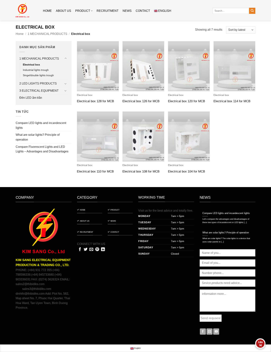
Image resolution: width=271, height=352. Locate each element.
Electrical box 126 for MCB (140, 101)
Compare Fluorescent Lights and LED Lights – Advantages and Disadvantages (42, 149)
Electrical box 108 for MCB (140, 171)
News (127, 10)
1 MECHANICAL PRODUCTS (47, 33)
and (175, 210)
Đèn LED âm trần (30, 97)
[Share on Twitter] (86, 249)
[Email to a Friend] (91, 249)
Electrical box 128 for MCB (95, 101)
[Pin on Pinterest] (97, 249)
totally (183, 210)
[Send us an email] (209, 331)
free (189, 210)
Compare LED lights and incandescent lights (41, 125)
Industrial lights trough (36, 69)
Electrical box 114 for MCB (231, 101)
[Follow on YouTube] (216, 331)
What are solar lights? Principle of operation (38, 137)
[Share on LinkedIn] (103, 249)
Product (82, 10)
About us (63, 10)
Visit (141, 210)
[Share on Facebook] (80, 249)
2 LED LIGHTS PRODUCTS (38, 83)
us (146, 210)
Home (47, 10)
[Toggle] (65, 58)
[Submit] (252, 11)
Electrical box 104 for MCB (186, 171)
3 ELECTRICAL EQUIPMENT (39, 90)
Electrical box (31, 64)
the (155, 210)
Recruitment (108, 10)
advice (168, 210)
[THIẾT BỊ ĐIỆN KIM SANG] (26, 10)
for (150, 210)
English (164, 10)
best (160, 210)
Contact (143, 10)
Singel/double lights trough (38, 75)
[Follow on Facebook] (203, 331)
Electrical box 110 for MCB (95, 171)
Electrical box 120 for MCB (186, 101)
